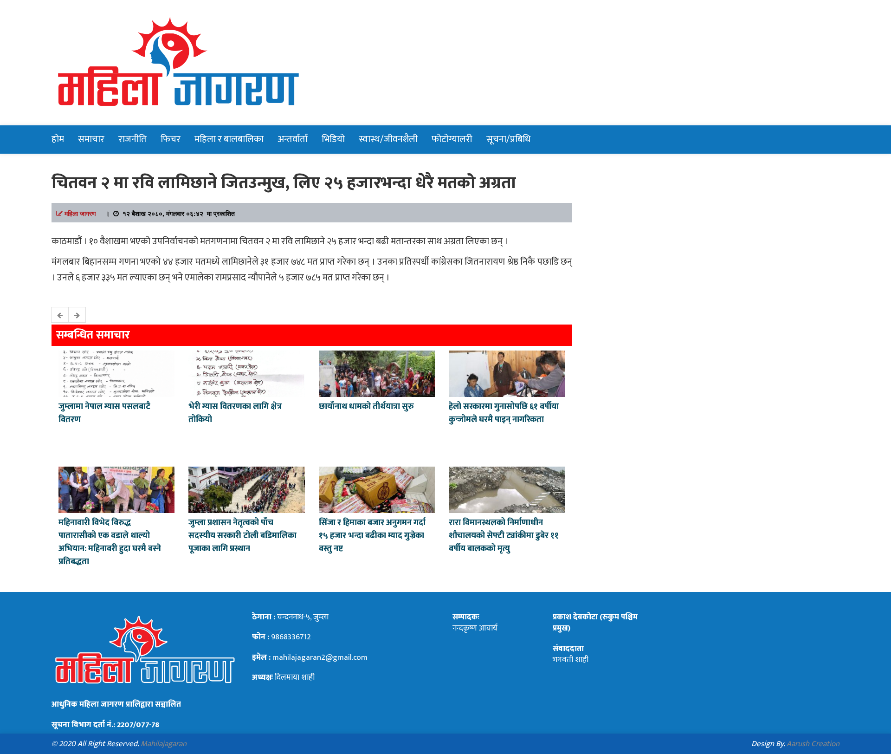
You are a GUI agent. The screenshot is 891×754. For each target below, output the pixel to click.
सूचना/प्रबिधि (508, 139)
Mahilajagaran (164, 743)
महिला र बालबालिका (229, 139)
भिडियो (333, 139)
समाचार (91, 139)
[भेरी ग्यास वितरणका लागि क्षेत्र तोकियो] (246, 372)
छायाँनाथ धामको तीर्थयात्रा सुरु (367, 407)
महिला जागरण (80, 213)
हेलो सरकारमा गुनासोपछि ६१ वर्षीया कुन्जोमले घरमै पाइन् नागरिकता (504, 413)
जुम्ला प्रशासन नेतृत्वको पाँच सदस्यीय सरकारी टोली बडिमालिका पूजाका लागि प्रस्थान (242, 536)
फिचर (171, 139)
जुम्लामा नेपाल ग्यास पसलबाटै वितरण (104, 413)
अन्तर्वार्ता (293, 139)
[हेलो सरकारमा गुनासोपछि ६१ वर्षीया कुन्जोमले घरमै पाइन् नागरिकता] (507, 372)
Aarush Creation (813, 743)
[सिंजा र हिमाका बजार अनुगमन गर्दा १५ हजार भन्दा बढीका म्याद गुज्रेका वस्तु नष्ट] (377, 489)
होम (58, 139)
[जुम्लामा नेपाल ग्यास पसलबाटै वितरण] (116, 372)
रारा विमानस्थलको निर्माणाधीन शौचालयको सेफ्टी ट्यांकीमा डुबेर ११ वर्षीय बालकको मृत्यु (504, 536)
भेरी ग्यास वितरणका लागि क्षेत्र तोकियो (235, 413)
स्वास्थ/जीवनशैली (388, 139)
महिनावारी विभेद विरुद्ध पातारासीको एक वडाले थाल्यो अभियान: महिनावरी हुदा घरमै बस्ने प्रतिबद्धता (109, 542)
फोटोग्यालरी (452, 139)
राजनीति (132, 139)
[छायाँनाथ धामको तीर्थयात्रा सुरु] (377, 372)
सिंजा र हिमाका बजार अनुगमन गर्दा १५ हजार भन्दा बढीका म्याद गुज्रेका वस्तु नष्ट (372, 536)
